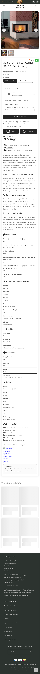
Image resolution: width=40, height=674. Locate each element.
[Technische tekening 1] (11, 454)
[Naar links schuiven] (4, 29)
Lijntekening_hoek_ (11, 437)
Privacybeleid (8, 627)
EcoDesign (9, 146)
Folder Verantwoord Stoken (13, 434)
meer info (14, 87)
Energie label (9, 431)
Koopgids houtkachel (10, 610)
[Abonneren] (29, 652)
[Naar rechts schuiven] (34, 29)
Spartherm (6, 58)
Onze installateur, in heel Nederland (17, 144)
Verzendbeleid (8, 631)
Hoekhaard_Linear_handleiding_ (15, 439)
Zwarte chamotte (25, 79)
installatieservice (9, 595)
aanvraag (24, 70)
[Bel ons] (33, 1)
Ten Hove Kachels (11, 664)
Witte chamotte (10, 79)
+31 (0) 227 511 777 (13, 575)
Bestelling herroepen (10, 640)
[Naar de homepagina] (20, 2)
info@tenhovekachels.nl (16, 580)
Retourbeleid (8, 636)
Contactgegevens (31, 667)
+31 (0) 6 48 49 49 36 (15, 577)
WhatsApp (23, 575)
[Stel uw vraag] (37, 1)
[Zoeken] (34, 6)
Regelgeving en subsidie (11, 614)
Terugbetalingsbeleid (22, 664)
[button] (4, 6)
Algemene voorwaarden (11, 623)
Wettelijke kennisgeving (20, 670)
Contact (6, 619)
